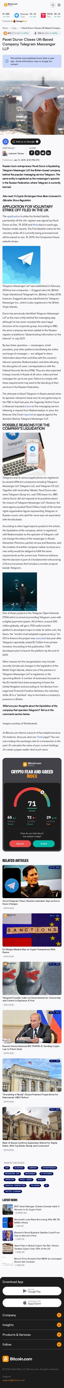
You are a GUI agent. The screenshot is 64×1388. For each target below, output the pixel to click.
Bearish (20, 843)
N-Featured (46, 1174)
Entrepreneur (49, 1168)
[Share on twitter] (37, 152)
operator (9, 1179)
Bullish (44, 843)
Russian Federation (15, 1185)
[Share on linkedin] (48, 152)
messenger (30, 1174)
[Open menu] (59, 4)
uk (46, 1185)
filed (35, 224)
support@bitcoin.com (13, 1380)
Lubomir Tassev (16, 153)
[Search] (52, 4)
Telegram (35, 1185)
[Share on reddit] (42, 152)
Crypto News (14, 28)
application (13, 216)
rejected (28, 414)
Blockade (18, 1168)
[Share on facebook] (31, 152)
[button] (37, 141)
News (5, 28)
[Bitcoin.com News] (10, 5)
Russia (41, 1179)
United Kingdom (13, 1191)
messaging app (12, 1174)
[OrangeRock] (20, 21)
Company (33, 1168)
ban (29, 406)
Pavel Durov (26, 1179)
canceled (41, 638)
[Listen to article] (5, 142)
